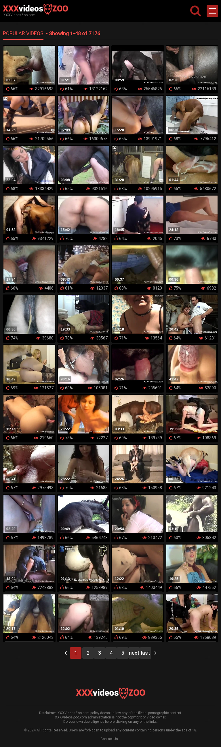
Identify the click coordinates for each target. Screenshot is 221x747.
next (134, 653)
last (145, 653)
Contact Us (109, 739)
